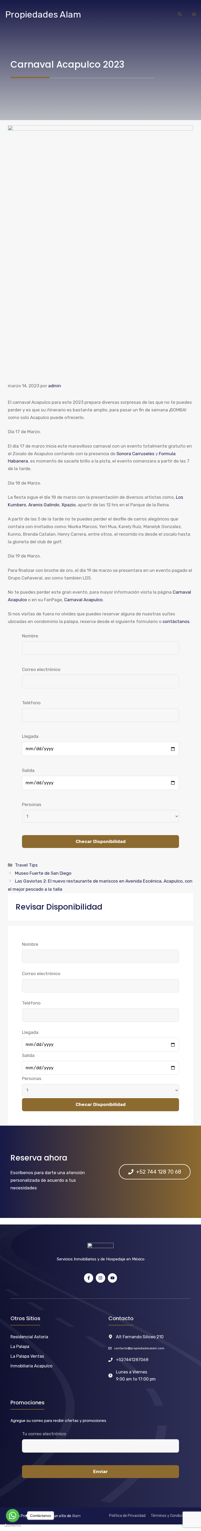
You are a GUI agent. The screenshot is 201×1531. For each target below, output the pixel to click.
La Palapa (19, 1346)
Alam (76, 1516)
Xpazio (69, 504)
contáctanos (176, 621)
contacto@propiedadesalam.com (139, 1348)
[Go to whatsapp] (12, 1515)
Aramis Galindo (43, 504)
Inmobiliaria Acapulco (31, 1365)
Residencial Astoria (29, 1336)
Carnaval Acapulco (83, 599)
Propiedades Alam (43, 14)
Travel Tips (26, 865)
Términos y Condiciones (171, 1515)
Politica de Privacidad (127, 1515)
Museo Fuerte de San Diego (43, 873)
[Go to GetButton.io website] (12, 1525)
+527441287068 (132, 1359)
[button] (180, 15)
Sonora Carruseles (135, 453)
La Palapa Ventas (27, 1356)
